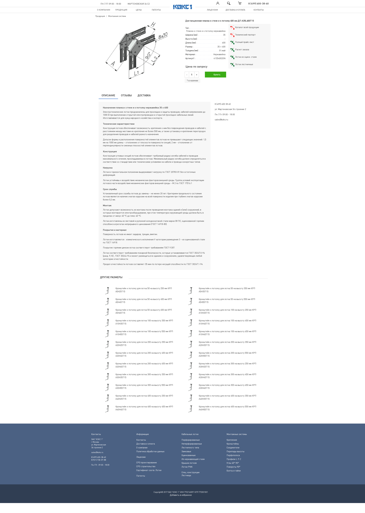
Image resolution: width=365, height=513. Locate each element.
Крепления (232, 440)
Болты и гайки (234, 470)
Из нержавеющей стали (193, 459)
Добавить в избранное (181, 495)
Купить (216, 74)
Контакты (259, 10)
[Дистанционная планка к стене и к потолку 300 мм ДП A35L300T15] (137, 51)
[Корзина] (242, 3)
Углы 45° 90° (233, 463)
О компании (103, 10)
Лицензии (212, 10)
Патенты (156, 10)
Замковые (186, 451)
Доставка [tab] (144, 95)
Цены (139, 10)
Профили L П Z (234, 459)
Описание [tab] (108, 95)
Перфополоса (233, 455)
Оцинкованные (189, 455)
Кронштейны (233, 443)
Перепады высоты (235, 451)
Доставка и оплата (235, 10)
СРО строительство (145, 466)
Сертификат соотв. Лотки (148, 470)
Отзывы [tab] (126, 95)
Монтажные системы (237, 434)
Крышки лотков (189, 463)
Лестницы (186, 475)
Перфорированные (191, 440)
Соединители (233, 447)
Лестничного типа (190, 447)
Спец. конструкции (190, 472)
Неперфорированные (192, 443)
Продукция (121, 10)
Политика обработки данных (150, 451)
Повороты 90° (233, 466)
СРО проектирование (146, 462)
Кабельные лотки (190, 434)
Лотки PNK (187, 466)
